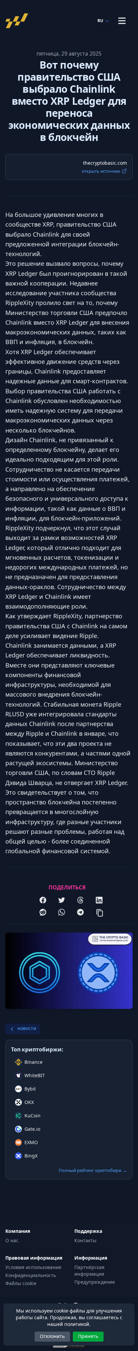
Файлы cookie (21, 1283)
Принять (88, 1336)
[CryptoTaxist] (18, 20)
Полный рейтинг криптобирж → (93, 1170)
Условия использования (33, 1267)
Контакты (85, 1240)
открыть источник (101, 171)
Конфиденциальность (30, 1275)
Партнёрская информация (89, 1270)
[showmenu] (122, 20)
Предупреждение (94, 1282)
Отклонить (52, 1336)
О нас (11, 1240)
